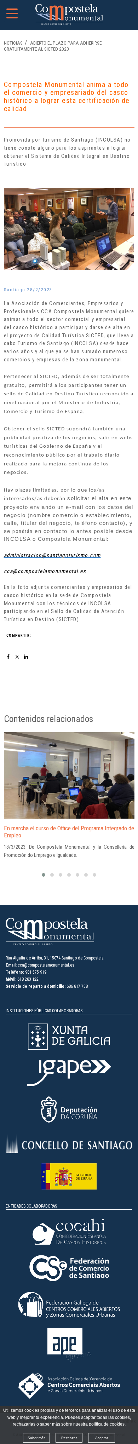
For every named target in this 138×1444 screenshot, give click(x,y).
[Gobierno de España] (69, 1188)
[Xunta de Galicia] (69, 1048)
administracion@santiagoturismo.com (52, 555)
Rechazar (69, 1438)
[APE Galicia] (69, 1360)
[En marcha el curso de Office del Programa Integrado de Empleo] (69, 775)
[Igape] (69, 1084)
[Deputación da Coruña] (69, 1121)
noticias (13, 43)
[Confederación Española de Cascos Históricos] (69, 1243)
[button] (43, 874)
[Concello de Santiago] (69, 1151)
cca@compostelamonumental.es (45, 571)
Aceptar (101, 1438)
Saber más (36, 1438)
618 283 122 (28, 979)
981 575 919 (35, 972)
